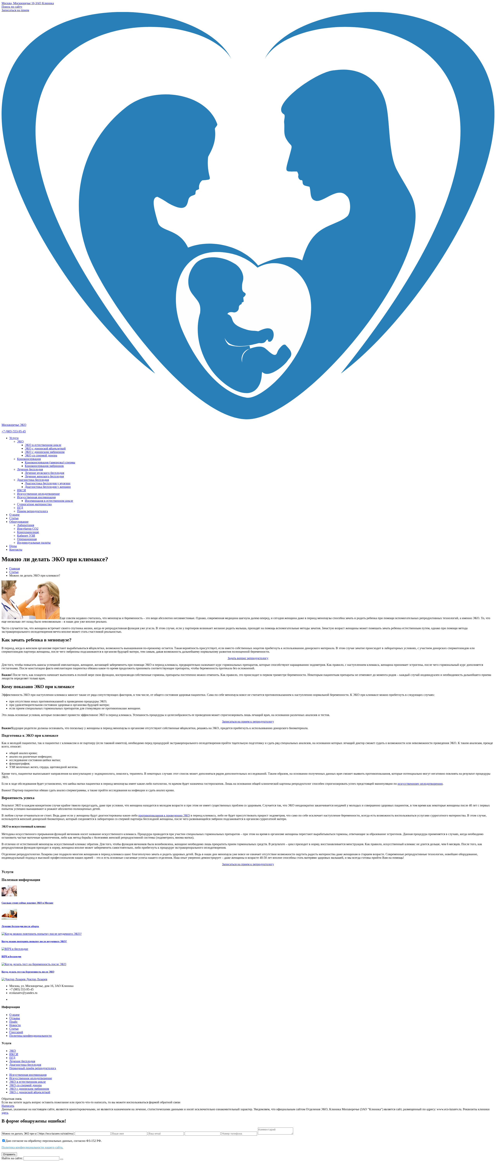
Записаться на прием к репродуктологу (248, 721)
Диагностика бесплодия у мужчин (47, 483)
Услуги (14, 438)
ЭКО (20, 441)
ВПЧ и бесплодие (11, 956)
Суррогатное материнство (34, 504)
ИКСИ (21, 490)
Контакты (15, 549)
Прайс (13, 1021)
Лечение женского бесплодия (44, 476)
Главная (14, 568)
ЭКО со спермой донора (41, 455)
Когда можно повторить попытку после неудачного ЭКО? (34, 941)
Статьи (14, 518)
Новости (15, 1025)
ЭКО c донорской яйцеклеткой (45, 448)
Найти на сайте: (12, 1158)
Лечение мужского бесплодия (44, 472)
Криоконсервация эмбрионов (44, 466)
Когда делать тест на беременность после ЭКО (28, 971)
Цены (13, 546)
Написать (8, 1105)
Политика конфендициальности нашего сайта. (32, 1147)
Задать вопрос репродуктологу (248, 658)
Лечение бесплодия (30, 469)
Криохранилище (28, 532)
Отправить (9, 1154)
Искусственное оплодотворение (38, 493)
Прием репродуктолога (32, 511)
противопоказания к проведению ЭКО (164, 815)
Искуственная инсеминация (27, 1074)
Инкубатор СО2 (27, 528)
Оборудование (18, 521)
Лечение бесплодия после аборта (20, 926)
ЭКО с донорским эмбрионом (45, 452)
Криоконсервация (29, 459)
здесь (5, 1112)
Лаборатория (25, 525)
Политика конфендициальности (30, 1035)
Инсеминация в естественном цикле (49, 500)
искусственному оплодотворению (420, 783)
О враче (14, 514)
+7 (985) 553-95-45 (14, 431)
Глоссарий (16, 1032)
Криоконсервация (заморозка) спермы (50, 462)
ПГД (20, 507)
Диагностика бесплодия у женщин (48, 486)
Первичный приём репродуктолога (32, 1068)
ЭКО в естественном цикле (43, 445)
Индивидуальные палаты (34, 542)
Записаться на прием (15, 10)
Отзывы (14, 1018)
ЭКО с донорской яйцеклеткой (29, 1092)
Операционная (27, 539)
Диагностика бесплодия (33, 479)
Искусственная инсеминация (36, 497)
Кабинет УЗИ (26, 535)
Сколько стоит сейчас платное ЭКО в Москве (27, 902)
